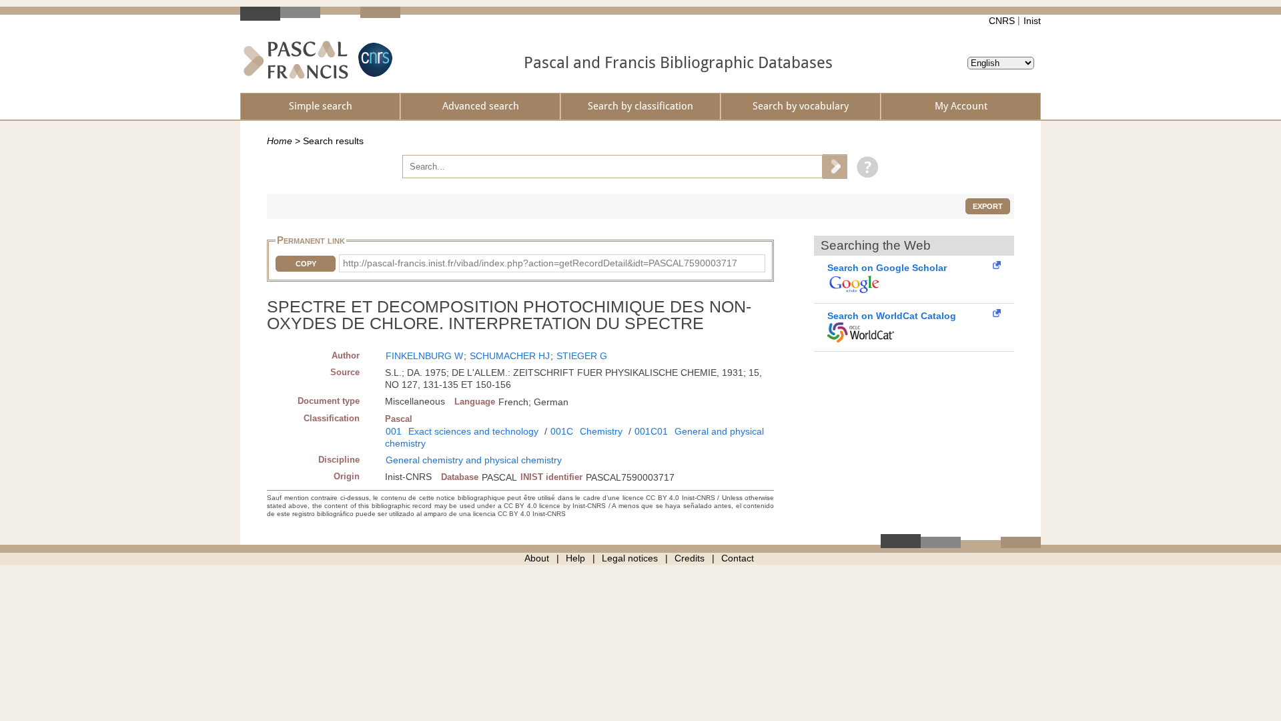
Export (988, 206)
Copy (306, 264)
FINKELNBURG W (424, 355)
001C (561, 431)
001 (394, 431)
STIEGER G (581, 355)
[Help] (864, 166)
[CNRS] (374, 60)
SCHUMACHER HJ (510, 355)
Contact (737, 558)
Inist (1032, 20)
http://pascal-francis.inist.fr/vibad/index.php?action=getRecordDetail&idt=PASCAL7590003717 (540, 263)
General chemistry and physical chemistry (474, 460)
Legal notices (630, 558)
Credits (690, 558)
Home (279, 141)
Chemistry (601, 431)
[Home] (296, 60)
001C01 (651, 431)
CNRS (1002, 20)
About (536, 558)
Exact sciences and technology (473, 431)
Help (575, 558)
